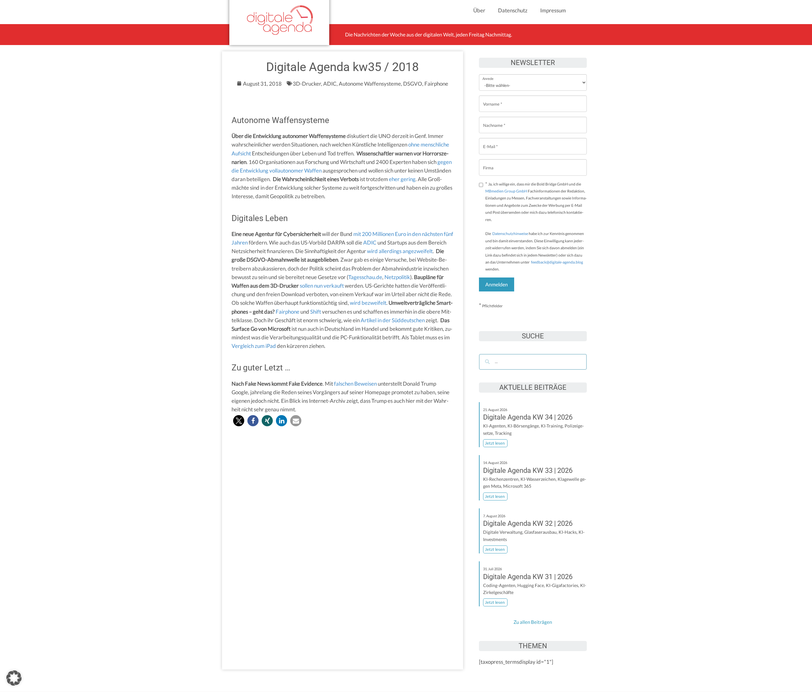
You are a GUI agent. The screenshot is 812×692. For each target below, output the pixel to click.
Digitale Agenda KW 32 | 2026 (528, 523)
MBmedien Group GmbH (506, 191)
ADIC (370, 242)
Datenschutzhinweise (510, 233)
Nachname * (494, 120)
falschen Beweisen (355, 383)
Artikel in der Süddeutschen (393, 320)
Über (479, 10)
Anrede (488, 74)
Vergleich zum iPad (254, 346)
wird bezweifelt (368, 302)
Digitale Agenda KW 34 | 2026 (528, 417)
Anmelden (496, 284)
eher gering (402, 179)
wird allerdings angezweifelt (400, 251)
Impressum (553, 10)
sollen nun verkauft (322, 285)
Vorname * (492, 99)
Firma (488, 163)
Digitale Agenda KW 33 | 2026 (528, 470)
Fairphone (287, 311)
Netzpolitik (397, 277)
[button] (238, 420)
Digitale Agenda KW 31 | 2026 (528, 577)
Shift (315, 311)
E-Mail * (490, 142)
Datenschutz (512, 10)
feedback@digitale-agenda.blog (556, 262)
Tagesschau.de (365, 277)
